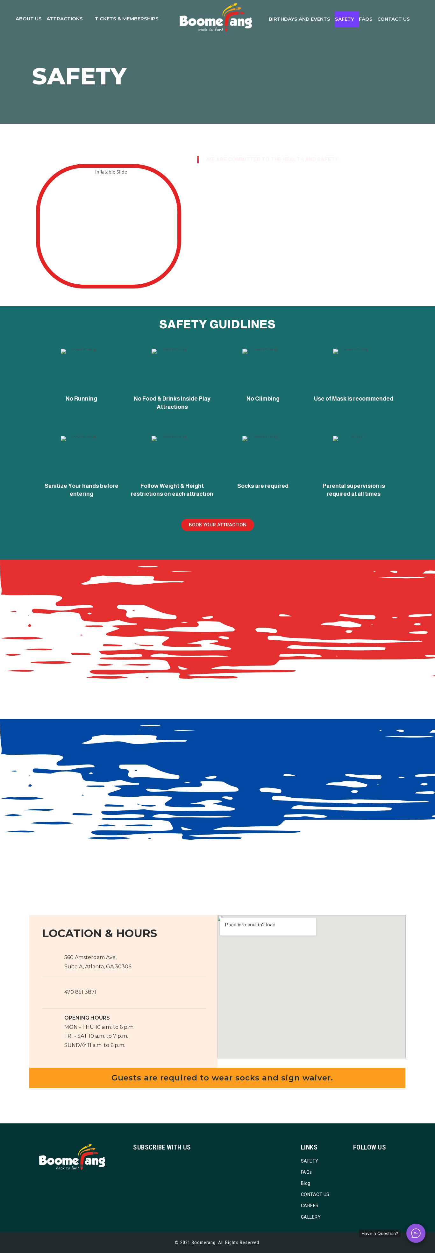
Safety (344, 19)
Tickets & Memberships (127, 19)
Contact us (393, 19)
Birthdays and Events (299, 19)
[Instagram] (374, 1161)
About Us (29, 19)
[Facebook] (365, 1161)
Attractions (64, 19)
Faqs (366, 19)
